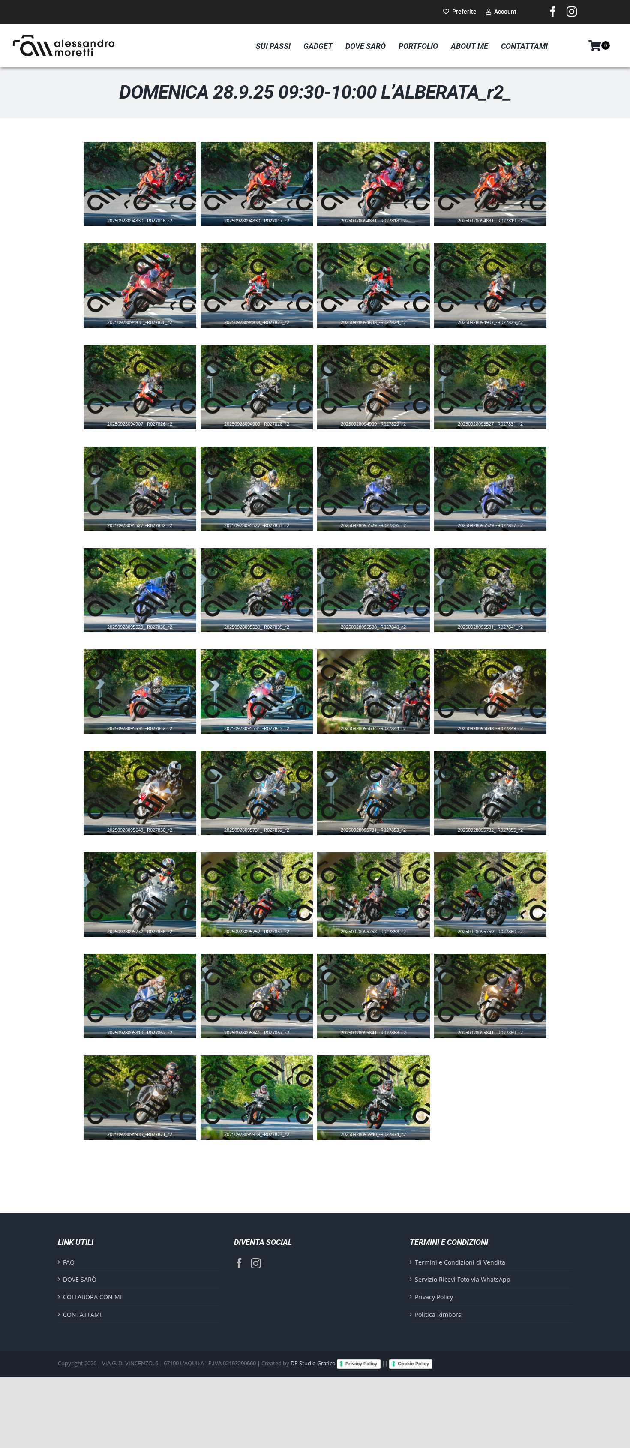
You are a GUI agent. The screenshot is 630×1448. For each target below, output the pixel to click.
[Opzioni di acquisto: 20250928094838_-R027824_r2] (381, 317)
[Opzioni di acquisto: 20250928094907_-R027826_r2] (148, 418)
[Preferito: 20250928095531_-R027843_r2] (248, 723)
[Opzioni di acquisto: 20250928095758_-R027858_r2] (381, 926)
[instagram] (572, 11)
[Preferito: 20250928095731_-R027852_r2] (248, 824)
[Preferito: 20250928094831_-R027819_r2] (481, 215)
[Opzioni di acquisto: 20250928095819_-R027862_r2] (148, 1027)
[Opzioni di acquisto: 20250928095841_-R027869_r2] (498, 1027)
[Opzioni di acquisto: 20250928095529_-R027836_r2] (381, 520)
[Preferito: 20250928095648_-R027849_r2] (481, 723)
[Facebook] (239, 1263)
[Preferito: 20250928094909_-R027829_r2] (364, 418)
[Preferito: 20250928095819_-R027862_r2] (131, 1027)
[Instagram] (256, 1263)
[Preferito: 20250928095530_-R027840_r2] (364, 621)
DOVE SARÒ (79, 1279)
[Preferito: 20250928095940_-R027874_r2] (364, 1129)
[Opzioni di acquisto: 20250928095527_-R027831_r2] (498, 418)
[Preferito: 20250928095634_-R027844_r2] (364, 723)
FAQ (69, 1262)
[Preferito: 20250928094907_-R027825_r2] (481, 317)
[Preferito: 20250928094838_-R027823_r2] (248, 317)
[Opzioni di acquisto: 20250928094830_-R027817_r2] (265, 215)
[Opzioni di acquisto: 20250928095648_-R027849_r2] (498, 723)
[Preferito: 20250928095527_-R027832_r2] (131, 520)
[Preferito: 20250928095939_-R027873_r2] (248, 1129)
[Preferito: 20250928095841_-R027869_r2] (481, 1027)
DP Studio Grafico (313, 1363)
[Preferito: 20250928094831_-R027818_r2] (364, 215)
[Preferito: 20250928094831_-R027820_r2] (131, 317)
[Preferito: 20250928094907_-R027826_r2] (131, 418)
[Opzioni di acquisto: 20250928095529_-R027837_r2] (498, 520)
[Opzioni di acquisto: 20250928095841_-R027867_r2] (265, 1027)
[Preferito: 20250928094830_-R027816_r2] (131, 215)
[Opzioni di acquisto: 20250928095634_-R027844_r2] (381, 723)
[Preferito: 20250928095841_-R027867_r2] (248, 1027)
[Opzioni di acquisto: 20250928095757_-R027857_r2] (265, 926)
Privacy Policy (434, 1297)
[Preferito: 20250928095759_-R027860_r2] (481, 926)
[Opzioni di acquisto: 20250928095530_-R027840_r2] (381, 621)
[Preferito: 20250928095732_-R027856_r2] (131, 926)
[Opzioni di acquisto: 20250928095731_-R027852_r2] (265, 824)
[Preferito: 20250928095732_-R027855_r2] (481, 824)
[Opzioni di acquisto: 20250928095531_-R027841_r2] (498, 621)
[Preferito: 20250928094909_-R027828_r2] (248, 418)
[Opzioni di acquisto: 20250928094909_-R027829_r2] (381, 418)
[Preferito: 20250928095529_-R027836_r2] (364, 520)
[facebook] (553, 11)
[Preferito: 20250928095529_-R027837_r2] (481, 520)
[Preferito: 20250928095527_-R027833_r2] (248, 520)
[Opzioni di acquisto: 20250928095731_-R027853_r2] (381, 824)
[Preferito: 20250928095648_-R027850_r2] (131, 824)
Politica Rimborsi (439, 1314)
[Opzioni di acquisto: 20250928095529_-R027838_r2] (148, 621)
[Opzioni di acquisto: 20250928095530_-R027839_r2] (265, 621)
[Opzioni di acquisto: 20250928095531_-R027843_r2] (265, 723)
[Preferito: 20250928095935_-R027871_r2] (131, 1129)
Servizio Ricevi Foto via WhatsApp (462, 1279)
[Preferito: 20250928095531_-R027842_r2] (131, 723)
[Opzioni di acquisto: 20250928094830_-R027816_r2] (148, 215)
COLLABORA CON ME (93, 1297)
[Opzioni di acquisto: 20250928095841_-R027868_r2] (381, 1027)
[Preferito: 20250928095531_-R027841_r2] (481, 621)
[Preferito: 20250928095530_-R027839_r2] (248, 621)
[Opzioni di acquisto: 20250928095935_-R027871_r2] (148, 1129)
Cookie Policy (413, 1364)
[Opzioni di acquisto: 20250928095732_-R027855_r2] (498, 824)
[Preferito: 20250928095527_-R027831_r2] (481, 418)
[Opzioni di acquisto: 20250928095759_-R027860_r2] (498, 926)
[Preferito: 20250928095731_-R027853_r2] (364, 824)
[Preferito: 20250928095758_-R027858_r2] (364, 926)
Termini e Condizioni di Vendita (460, 1262)
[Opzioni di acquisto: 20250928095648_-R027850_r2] (148, 824)
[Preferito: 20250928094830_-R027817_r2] (248, 215)
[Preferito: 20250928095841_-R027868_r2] (364, 1027)
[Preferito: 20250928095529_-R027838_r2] (131, 621)
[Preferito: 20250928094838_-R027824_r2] (364, 317)
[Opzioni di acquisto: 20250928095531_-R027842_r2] (148, 723)
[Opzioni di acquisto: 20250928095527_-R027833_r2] (265, 520)
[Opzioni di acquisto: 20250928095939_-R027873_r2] (265, 1129)
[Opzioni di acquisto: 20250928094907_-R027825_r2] (498, 317)
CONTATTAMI (82, 1314)
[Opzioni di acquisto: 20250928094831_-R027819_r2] (498, 215)
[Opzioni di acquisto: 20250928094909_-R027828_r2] (265, 418)
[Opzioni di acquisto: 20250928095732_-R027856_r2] (148, 926)
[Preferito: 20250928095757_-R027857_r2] (248, 926)
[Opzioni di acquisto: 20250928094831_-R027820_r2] (148, 317)
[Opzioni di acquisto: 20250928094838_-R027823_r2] (265, 317)
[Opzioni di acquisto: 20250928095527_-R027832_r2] (148, 520)
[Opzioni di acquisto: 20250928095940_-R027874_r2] (381, 1129)
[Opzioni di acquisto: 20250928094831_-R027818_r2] (381, 215)
